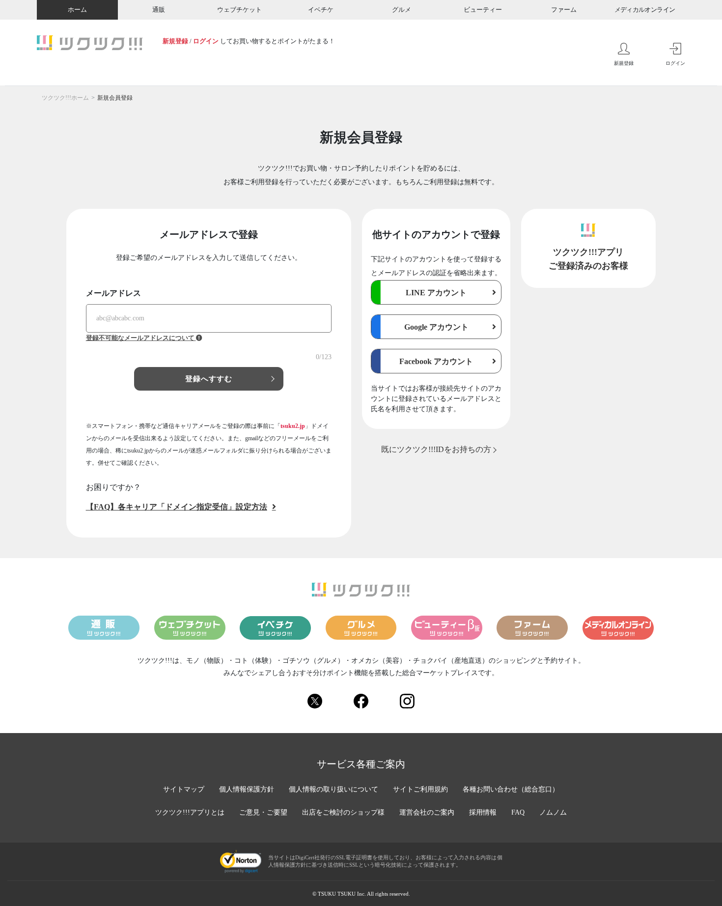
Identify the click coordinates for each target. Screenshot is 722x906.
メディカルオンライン (644, 9)
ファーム (564, 9)
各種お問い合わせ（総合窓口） (511, 789)
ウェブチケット (239, 9)
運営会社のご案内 (426, 812)
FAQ (518, 812)
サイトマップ (183, 789)
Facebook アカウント (436, 361)
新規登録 (175, 41)
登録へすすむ (209, 379)
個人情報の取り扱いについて (333, 789)
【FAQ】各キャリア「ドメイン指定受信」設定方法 (176, 507)
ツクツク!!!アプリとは (189, 812)
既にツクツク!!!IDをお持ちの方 (436, 449)
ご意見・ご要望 (263, 812)
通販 (158, 9)
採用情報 (483, 812)
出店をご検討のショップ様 (343, 812)
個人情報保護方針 (246, 789)
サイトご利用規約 (420, 789)
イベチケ (320, 9)
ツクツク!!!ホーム (65, 97)
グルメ (401, 9)
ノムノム (553, 812)
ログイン (206, 41)
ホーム (77, 9)
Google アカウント (436, 327)
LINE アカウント (436, 292)
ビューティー (483, 9)
